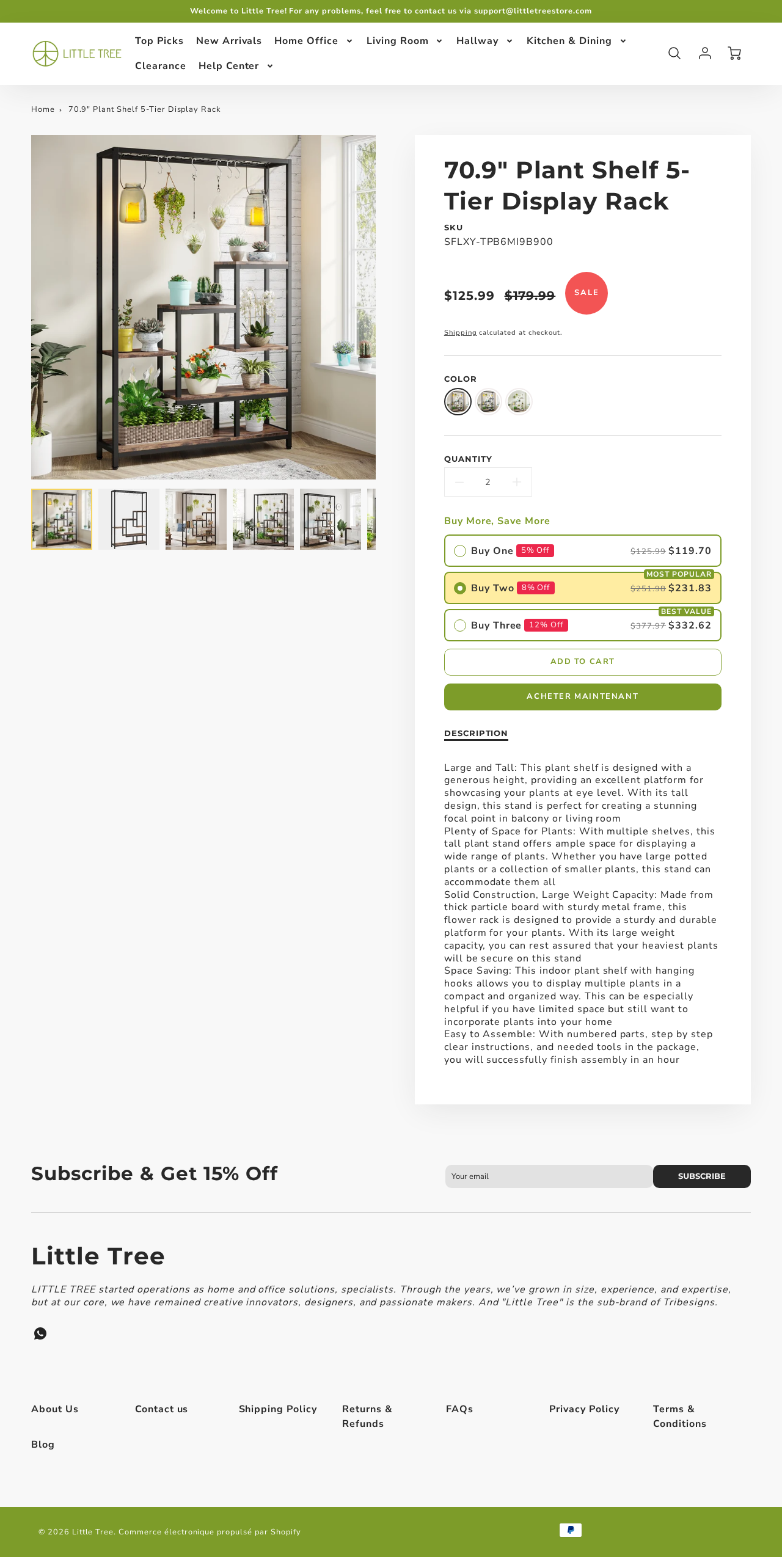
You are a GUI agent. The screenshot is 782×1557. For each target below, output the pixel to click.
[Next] (385, 307)
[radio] (583, 550)
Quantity (468, 459)
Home (43, 109)
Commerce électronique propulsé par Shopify (210, 1531)
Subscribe (702, 1176)
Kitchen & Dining (569, 41)
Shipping (460, 332)
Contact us (162, 1409)
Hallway (477, 41)
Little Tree (98, 1256)
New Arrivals (229, 41)
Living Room (398, 41)
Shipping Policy (278, 1409)
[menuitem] (159, 41)
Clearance (160, 65)
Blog (43, 1444)
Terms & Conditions (680, 1416)
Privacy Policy (584, 1409)
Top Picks (159, 41)
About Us (55, 1409)
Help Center (229, 65)
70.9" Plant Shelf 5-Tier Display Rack (144, 109)
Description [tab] (476, 733)
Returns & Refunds (367, 1416)
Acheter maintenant (582, 696)
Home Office (306, 41)
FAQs (459, 1409)
